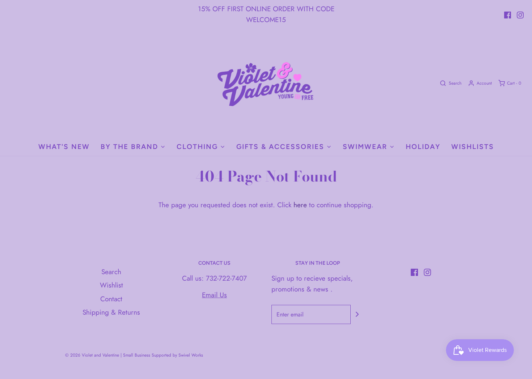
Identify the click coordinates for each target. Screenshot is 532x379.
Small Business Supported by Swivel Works (163, 355)
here (300, 205)
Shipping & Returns (111, 312)
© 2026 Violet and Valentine (92, 355)
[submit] (357, 314)
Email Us (214, 295)
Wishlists (472, 146)
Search (111, 272)
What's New (64, 146)
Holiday (423, 146)
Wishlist (111, 285)
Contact (111, 299)
